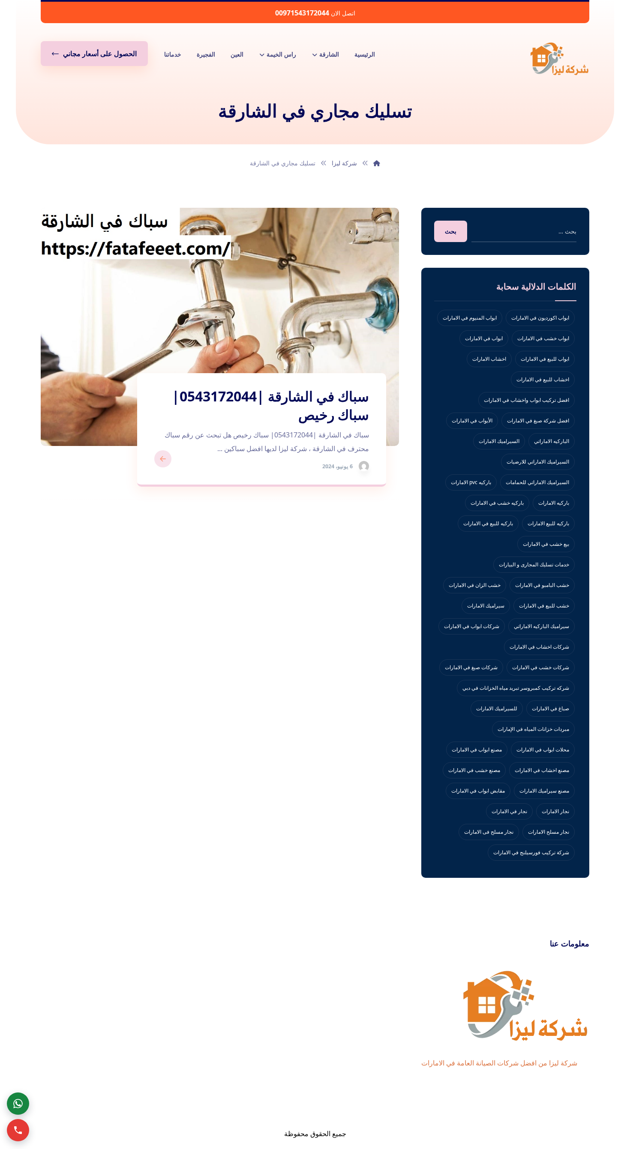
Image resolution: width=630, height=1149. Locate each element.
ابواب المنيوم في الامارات (470, 317)
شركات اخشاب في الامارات (539, 646)
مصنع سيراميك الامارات (544, 790)
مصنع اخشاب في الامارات (542, 770)
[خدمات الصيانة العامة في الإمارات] (559, 58)
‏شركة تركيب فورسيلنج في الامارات (531, 852)
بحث (450, 231)
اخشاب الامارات (489, 358)
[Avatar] (364, 466)
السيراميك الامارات (499, 441)
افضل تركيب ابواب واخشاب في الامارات (526, 400)
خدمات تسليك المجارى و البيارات (534, 564)
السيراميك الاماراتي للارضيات (538, 461)
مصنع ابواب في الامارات (477, 749)
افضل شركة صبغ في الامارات (538, 420)
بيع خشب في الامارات (546, 544)
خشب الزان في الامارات (475, 585)
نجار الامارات (555, 811)
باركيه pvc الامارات (471, 482)
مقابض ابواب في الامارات (478, 790)
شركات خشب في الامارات (540, 667)
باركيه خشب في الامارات (497, 502)
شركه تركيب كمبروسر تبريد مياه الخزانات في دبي (515, 687)
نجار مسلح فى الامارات (488, 831)
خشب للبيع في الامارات (544, 605)
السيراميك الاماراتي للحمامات (537, 482)
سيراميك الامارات (485, 605)
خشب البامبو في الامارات (542, 585)
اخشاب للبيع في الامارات (542, 379)
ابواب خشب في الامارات (543, 338)
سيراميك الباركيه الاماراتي (541, 626)
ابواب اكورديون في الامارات (540, 317)
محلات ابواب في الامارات (542, 749)
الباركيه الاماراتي (551, 441)
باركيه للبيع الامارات (548, 523)
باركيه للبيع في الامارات (488, 523)
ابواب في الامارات (484, 338)
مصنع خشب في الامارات (474, 770)
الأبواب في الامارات (472, 420)
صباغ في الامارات (550, 708)
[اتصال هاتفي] (18, 1130)
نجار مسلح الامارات (548, 831)
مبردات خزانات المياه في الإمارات (533, 729)
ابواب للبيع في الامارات (545, 358)
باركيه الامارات (553, 502)
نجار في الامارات (509, 811)
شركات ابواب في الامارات (471, 626)
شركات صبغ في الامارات (471, 667)
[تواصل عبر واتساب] (18, 1103)
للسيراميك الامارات (496, 708)
